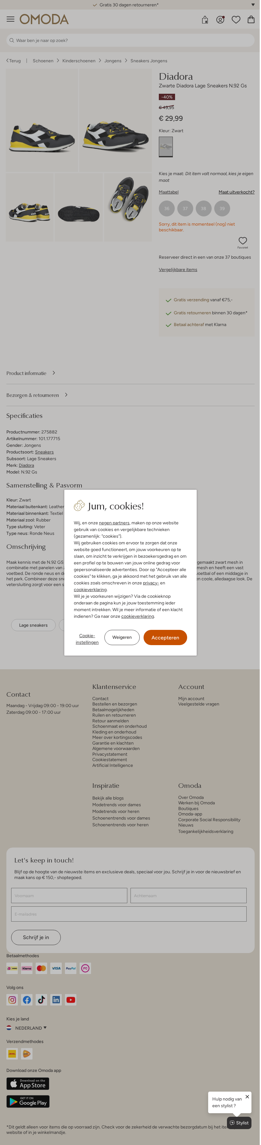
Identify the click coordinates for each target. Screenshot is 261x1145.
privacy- (151, 582)
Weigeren (122, 637)
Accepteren (165, 638)
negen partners (114, 522)
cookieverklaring (90, 589)
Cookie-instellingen (87, 639)
